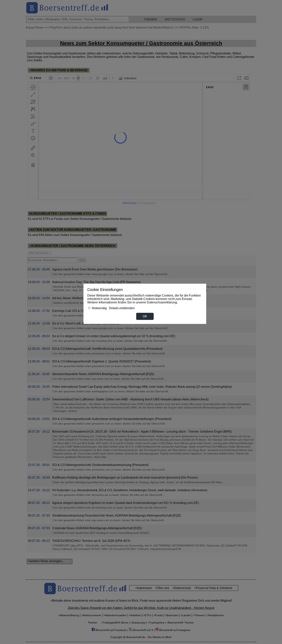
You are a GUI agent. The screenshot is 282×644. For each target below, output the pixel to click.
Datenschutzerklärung (162, 302)
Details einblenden (122, 308)
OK (145, 316)
